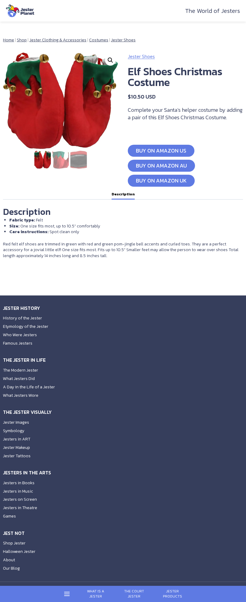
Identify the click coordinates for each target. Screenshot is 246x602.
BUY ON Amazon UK (161, 180)
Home (8, 40)
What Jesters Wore (20, 395)
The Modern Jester (20, 370)
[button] (110, 60)
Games (9, 516)
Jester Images (16, 422)
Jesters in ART (16, 439)
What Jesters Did (19, 378)
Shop (22, 40)
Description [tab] (123, 194)
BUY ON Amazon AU (161, 166)
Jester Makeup (16, 447)
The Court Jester (134, 594)
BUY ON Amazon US (161, 151)
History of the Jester (22, 318)
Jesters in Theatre (20, 508)
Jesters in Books (18, 483)
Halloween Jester (19, 551)
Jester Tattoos (17, 456)
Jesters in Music (18, 491)
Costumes (98, 40)
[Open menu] (67, 594)
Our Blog (11, 568)
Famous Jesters (17, 343)
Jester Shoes (123, 40)
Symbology (13, 431)
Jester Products (172, 594)
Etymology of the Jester (25, 326)
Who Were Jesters (20, 335)
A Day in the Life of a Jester (29, 387)
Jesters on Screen (20, 499)
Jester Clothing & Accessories (57, 40)
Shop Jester (14, 543)
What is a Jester (95, 594)
